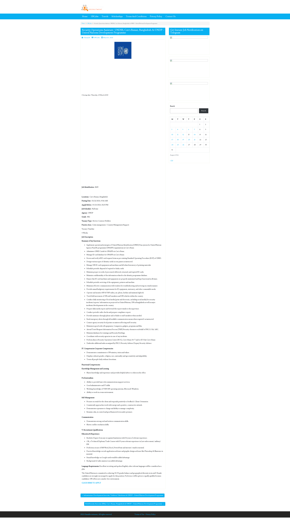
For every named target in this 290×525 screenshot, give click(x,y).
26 (183, 145)
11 (177, 135)
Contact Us (170, 16)
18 (178, 140)
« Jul (171, 161)
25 (178, 145)
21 (194, 140)
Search (172, 106)
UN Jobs (94, 16)
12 (183, 135)
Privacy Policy (156, 16)
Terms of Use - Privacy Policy (145, 514)
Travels (105, 16)
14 (194, 135)
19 (183, 140)
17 (172, 140)
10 (172, 135)
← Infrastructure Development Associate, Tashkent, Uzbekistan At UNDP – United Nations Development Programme (122, 495)
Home (85, 16)
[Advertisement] (123, 77)
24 (172, 145)
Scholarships (117, 16)
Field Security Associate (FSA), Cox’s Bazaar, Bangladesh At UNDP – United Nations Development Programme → (124, 504)
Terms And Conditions (136, 16)
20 (189, 140)
